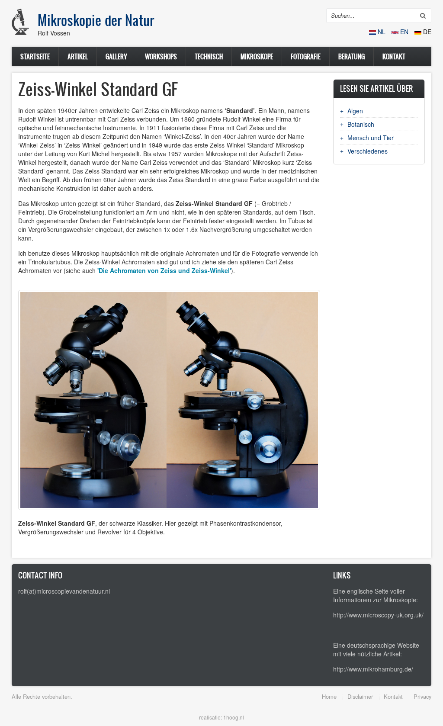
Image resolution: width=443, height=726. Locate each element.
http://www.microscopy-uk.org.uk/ (378, 614)
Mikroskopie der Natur (96, 19)
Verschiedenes (367, 151)
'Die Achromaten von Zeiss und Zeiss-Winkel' (164, 270)
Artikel (77, 56)
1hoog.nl (233, 717)
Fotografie (306, 56)
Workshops (161, 56)
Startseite (35, 56)
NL (381, 31)
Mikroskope (257, 56)
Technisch (209, 56)
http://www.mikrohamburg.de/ (373, 669)
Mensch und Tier (370, 137)
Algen (355, 110)
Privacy (422, 696)
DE (426, 31)
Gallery (116, 56)
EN (404, 31)
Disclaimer (360, 696)
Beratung (351, 56)
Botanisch (360, 124)
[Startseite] (20, 21)
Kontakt (393, 56)
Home (329, 696)
